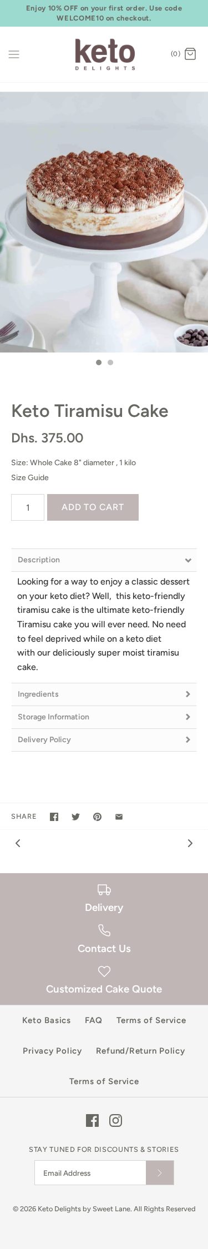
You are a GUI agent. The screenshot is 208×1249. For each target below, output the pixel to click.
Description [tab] (39, 560)
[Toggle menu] (14, 54)
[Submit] (160, 1173)
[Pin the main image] (97, 817)
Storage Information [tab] (53, 717)
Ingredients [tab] (38, 694)
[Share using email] (119, 817)
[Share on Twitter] (76, 817)
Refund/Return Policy (140, 1051)
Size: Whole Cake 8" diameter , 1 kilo (73, 462)
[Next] (190, 842)
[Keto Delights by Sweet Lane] (104, 54)
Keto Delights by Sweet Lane (84, 1209)
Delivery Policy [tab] (44, 739)
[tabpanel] (104, 222)
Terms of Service (151, 1020)
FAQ (94, 1020)
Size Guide (30, 478)
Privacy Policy (52, 1051)
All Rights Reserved (165, 1209)
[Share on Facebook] (54, 817)
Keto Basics (46, 1020)
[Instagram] (115, 1120)
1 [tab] (98, 363)
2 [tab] (109, 363)
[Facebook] (92, 1120)
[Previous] (17, 842)
